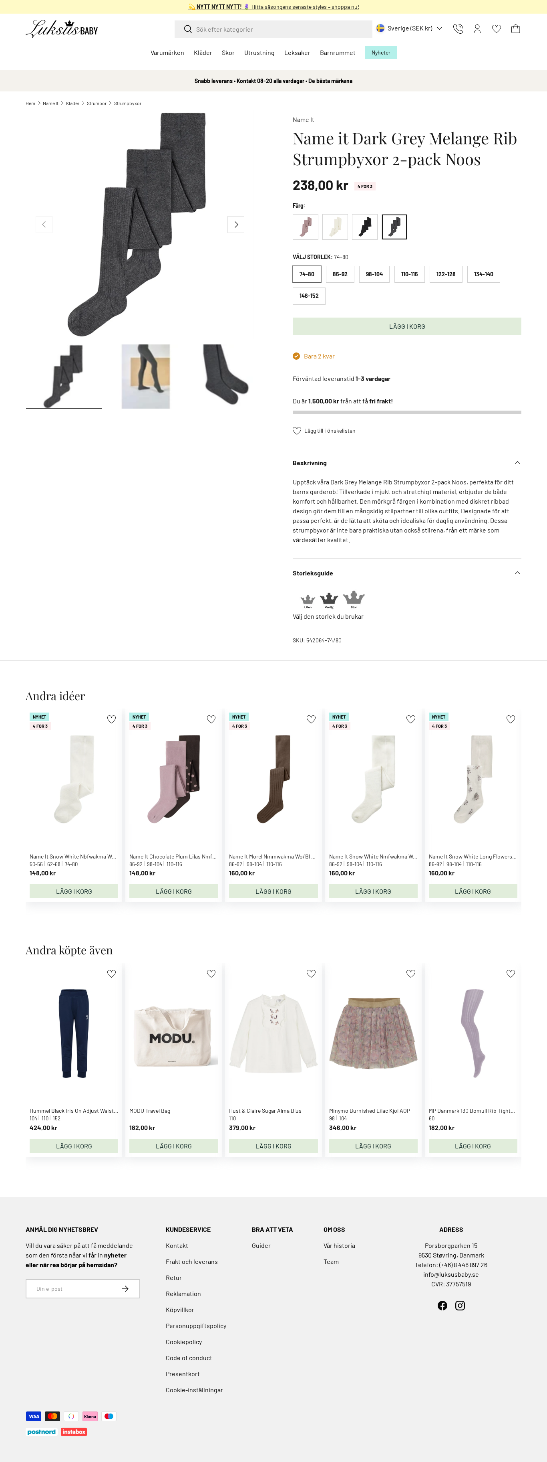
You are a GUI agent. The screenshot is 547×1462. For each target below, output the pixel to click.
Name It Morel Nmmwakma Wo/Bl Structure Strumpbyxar (298, 856)
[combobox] (273, 29)
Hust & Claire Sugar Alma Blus (265, 1110)
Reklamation (183, 1293)
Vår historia (339, 1245)
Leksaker (297, 52)
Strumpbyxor (127, 103)
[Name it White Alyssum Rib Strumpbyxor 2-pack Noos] (335, 227)
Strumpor (97, 103)
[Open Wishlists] (496, 29)
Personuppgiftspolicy (196, 1325)
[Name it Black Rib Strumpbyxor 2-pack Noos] (365, 227)
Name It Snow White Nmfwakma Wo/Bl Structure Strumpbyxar (405, 856)
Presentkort (183, 1373)
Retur (174, 1277)
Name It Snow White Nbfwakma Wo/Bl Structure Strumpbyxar (104, 856)
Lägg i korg (407, 326)
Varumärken (167, 52)
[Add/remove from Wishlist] (111, 719)
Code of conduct (189, 1357)
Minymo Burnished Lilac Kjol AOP (369, 1110)
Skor (228, 52)
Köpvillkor (180, 1309)
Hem (30, 103)
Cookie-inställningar (194, 1389)
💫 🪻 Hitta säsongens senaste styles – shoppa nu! (273, 6)
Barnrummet (338, 52)
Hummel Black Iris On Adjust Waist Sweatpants (87, 1110)
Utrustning (259, 52)
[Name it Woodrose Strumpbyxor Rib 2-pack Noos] (305, 227)
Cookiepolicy (184, 1341)
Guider (261, 1245)
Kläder (203, 52)
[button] (515, 28)
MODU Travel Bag (149, 1110)
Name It (50, 103)
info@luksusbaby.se (451, 1274)
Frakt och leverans (192, 1261)
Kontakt (177, 1245)
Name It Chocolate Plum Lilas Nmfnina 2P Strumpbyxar (196, 856)
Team (331, 1261)
